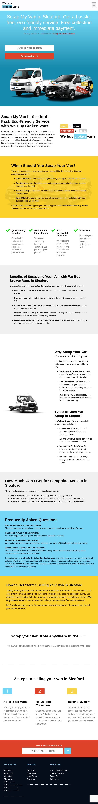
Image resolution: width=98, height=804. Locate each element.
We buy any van (30, 34)
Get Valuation (28, 56)
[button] (94, 4)
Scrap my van (45, 34)
